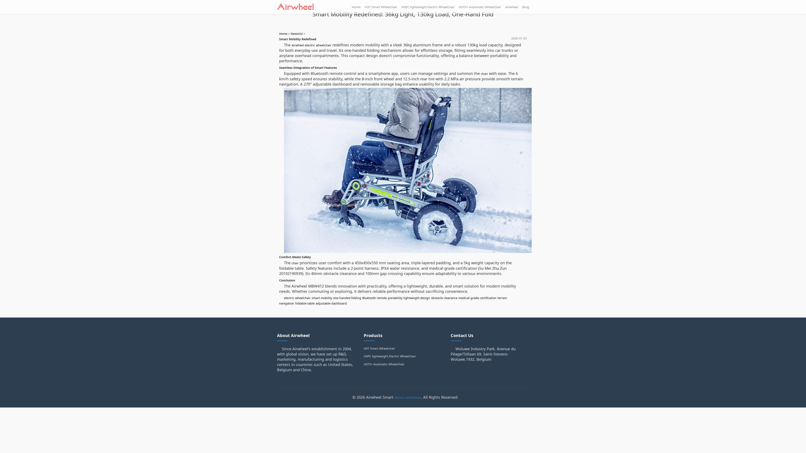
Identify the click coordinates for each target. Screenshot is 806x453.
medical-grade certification (477, 298)
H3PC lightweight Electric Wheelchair (428, 7)
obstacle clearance (444, 298)
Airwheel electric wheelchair (311, 45)
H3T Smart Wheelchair (381, 7)
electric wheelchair (297, 298)
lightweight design (416, 298)
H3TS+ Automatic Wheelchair (480, 7)
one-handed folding (347, 298)
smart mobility (322, 298)
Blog (525, 7)
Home (356, 7)
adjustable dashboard (331, 303)
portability (395, 298)
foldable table (305, 303)
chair (484, 74)
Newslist (297, 34)
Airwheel (511, 7)
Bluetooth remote (374, 298)
